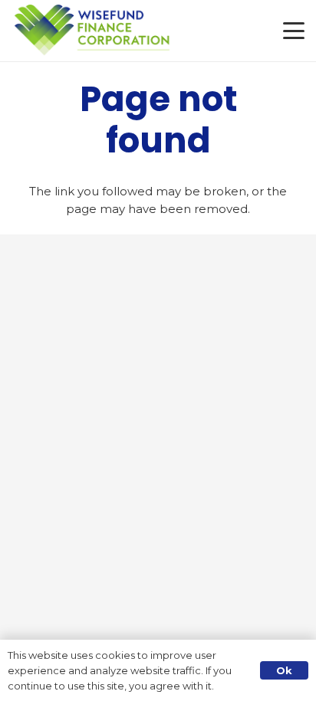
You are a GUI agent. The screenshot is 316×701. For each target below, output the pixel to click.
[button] (294, 30)
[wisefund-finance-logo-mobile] (93, 30)
